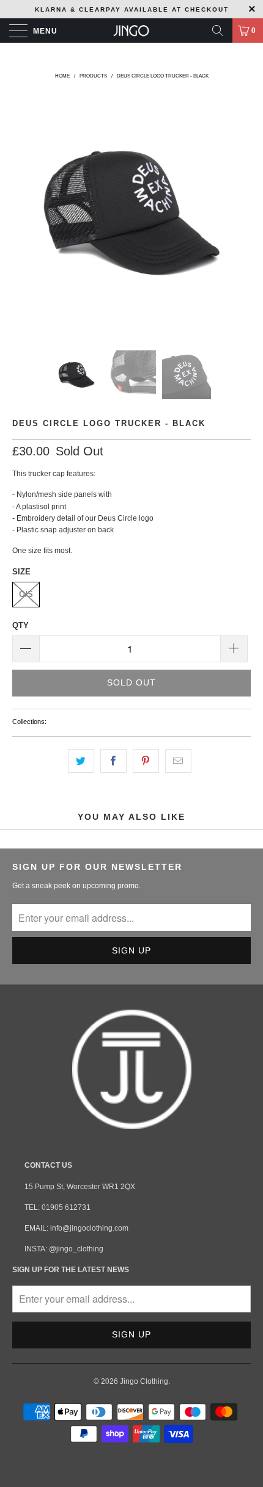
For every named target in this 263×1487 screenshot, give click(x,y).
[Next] (239, 213)
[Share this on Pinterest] (146, 761)
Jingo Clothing (144, 1381)
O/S (26, 594)
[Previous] (24, 213)
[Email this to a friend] (178, 761)
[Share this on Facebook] (113, 761)
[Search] (217, 30)
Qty (20, 625)
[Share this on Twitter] (81, 761)
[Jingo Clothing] (132, 30)
